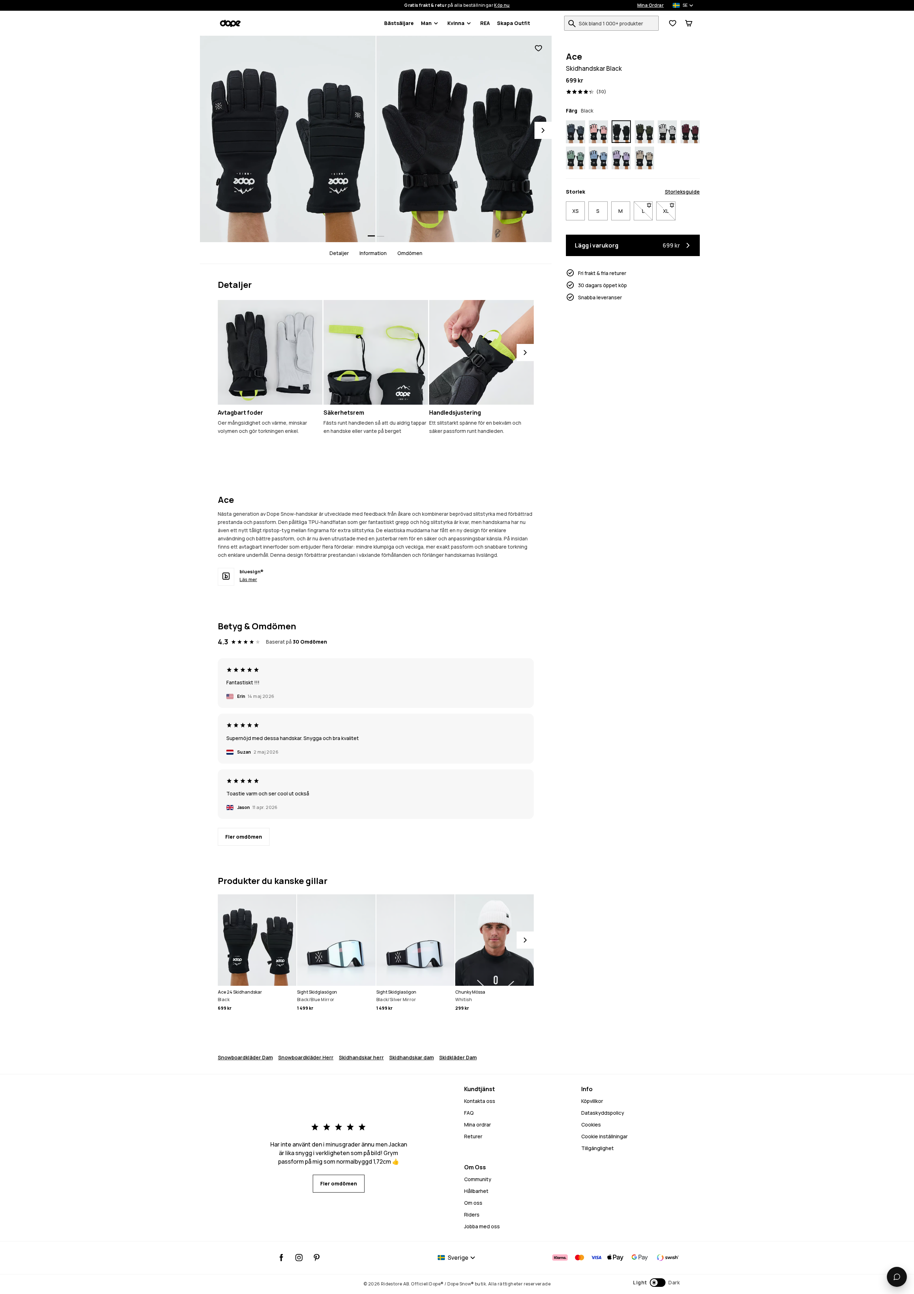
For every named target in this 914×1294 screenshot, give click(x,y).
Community (477, 1179)
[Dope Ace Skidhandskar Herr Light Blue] (598, 158)
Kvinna (455, 23)
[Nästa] (525, 352)
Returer (473, 1136)
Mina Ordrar (650, 5)
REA (485, 23)
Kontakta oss (479, 1101)
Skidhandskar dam (411, 1057)
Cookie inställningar (604, 1136)
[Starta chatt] (897, 1277)
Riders (471, 1214)
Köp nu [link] (501, 5)
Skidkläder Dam (458, 1057)
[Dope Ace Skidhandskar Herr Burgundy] (690, 131)
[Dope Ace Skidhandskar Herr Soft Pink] (598, 131)
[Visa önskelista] (673, 23)
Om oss (473, 1202)
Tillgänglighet (597, 1148)
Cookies (591, 1124)
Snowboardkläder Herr (305, 1057)
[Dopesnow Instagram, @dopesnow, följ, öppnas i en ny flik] (299, 1258)
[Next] (543, 130)
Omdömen (409, 253)
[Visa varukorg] (689, 23)
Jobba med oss (482, 1226)
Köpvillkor (592, 1101)
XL (669, 211)
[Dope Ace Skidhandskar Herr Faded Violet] (621, 158)
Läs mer (248, 579)
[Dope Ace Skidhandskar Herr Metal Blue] (575, 131)
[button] (656, 1282)
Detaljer (339, 253)
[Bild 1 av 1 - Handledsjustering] (481, 352)
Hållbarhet (476, 1191)
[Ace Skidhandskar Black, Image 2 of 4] (464, 139)
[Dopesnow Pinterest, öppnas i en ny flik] (316, 1258)
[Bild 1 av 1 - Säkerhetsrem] (375, 352)
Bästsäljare (399, 23)
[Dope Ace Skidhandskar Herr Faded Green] (575, 158)
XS (575, 211)
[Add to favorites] (538, 48)
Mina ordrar (477, 1124)
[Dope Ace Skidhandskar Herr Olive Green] (644, 131)
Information (373, 253)
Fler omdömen (243, 836)
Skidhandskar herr (361, 1057)
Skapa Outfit (513, 23)
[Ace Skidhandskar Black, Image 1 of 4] (288, 139)
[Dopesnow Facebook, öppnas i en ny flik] (281, 1258)
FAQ (469, 1112)
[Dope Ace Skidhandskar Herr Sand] (644, 158)
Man (426, 23)
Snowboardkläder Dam (245, 1057)
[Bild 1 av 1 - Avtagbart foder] (270, 352)
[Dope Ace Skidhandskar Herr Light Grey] (667, 131)
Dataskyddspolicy (602, 1112)
